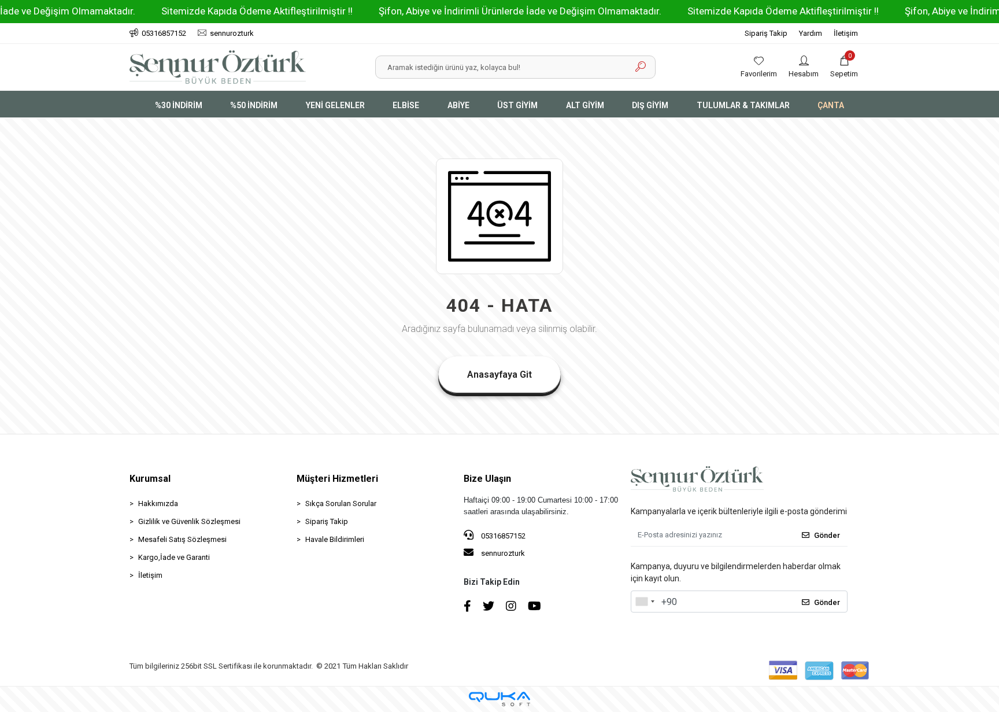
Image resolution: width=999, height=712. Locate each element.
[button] (844, 67)
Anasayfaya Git (499, 374)
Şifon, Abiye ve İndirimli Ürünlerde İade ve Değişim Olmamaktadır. (520, 11)
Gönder (827, 535)
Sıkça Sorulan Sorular (340, 503)
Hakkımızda (158, 503)
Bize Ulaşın (487, 478)
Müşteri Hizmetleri (337, 478)
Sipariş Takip (766, 33)
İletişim (846, 33)
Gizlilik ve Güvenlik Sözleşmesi (189, 521)
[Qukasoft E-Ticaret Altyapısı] (499, 699)
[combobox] (644, 601)
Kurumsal (150, 478)
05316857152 (502, 536)
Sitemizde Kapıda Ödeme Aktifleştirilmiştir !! (257, 11)
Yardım (810, 33)
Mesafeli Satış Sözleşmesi (182, 539)
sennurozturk (502, 553)
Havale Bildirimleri (334, 539)
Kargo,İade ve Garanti (174, 557)
